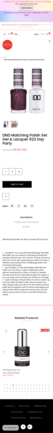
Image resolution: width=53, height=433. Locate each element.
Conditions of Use (34, 412)
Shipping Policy (40, 406)
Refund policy (36, 418)
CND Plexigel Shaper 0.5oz (11, 370)
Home (4, 57)
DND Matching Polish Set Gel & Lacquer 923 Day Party (24, 139)
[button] (16, 34)
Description (26, 217)
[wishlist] (11, 34)
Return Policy (24, 406)
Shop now (26, 8)
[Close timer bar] (51, 2)
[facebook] (23, 426)
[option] (26, 91)
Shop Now (26, 19)
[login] (5, 34)
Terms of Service (18, 418)
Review (26, 226)
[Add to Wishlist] (5, 196)
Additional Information (26, 222)
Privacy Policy (17, 412)
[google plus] (29, 426)
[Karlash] (7, 45)
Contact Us (9, 406)
